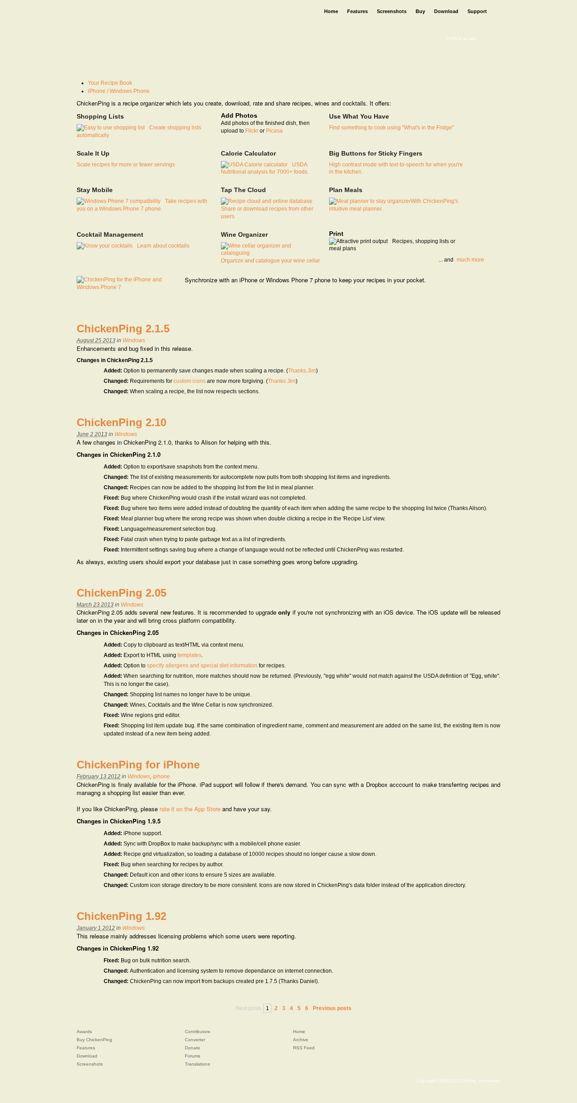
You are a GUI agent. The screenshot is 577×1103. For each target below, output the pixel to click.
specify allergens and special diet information (202, 665)
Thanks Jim (302, 371)
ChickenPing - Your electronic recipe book (163, 20)
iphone (161, 776)
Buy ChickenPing (94, 1039)
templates (189, 655)
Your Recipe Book (110, 83)
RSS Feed (304, 1047)
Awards (84, 1031)
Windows (134, 340)
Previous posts (332, 1008)
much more (470, 260)
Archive (300, 1039)
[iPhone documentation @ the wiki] (126, 283)
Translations (197, 1064)
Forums (192, 1055)
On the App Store (231, 304)
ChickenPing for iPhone (138, 764)
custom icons (190, 381)
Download (87, 1055)
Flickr (251, 131)
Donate (192, 1047)
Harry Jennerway (483, 1080)
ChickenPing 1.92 (121, 916)
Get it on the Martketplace (323, 304)
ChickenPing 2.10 (121, 422)
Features (86, 1047)
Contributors (197, 1031)
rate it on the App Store (190, 808)
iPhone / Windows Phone (119, 91)
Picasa (274, 131)
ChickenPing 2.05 (121, 593)
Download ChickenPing (121, 51)
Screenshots (90, 1064)
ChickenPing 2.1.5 (123, 328)
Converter (195, 1039)
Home (299, 1031)
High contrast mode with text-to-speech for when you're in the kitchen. (396, 162)
